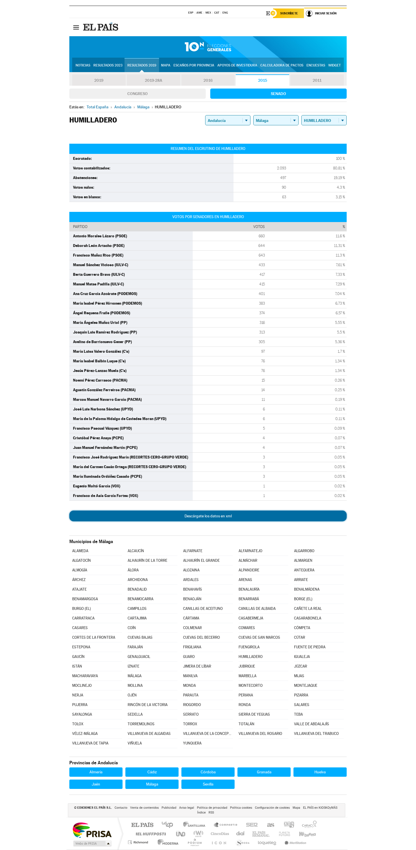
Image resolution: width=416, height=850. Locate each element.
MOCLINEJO (82, 685)
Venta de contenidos (144, 808)
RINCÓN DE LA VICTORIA (148, 705)
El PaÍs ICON (218, 842)
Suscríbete (289, 13)
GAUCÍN (78, 657)
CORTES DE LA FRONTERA (93, 637)
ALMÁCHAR (248, 560)
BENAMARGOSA (85, 599)
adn (287, 825)
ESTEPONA (81, 647)
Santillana (196, 825)
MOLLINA (135, 685)
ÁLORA (133, 570)
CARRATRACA (83, 618)
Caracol (308, 825)
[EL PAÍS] (101, 27)
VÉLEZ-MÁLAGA (85, 733)
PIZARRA (301, 695)
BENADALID (137, 589)
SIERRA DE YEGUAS (254, 714)
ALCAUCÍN (136, 551)
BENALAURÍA (249, 589)
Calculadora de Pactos (281, 65)
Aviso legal (186, 808)
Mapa (165, 65)
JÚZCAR (300, 666)
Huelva (320, 772)
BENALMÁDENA (306, 589)
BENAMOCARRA (140, 599)
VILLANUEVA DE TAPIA (90, 743)
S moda (242, 842)
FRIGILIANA (192, 647)
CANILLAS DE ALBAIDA (257, 608)
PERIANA (246, 695)
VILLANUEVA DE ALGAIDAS (149, 733)
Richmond (138, 842)
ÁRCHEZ (78, 580)
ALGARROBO (304, 551)
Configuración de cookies (272, 808)
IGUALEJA (302, 657)
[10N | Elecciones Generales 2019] (208, 47)
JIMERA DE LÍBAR (197, 666)
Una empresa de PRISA (92, 830)
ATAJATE (79, 589)
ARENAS (245, 580)
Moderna (166, 842)
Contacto (121, 808)
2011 (317, 80)
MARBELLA (247, 676)
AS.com (268, 825)
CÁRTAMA (191, 618)
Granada (264, 772)
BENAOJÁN (192, 599)
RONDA (245, 705)
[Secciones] (76, 27)
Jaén (96, 784)
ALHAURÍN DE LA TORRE (147, 560)
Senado (278, 93)
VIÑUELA (135, 743)
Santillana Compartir (226, 825)
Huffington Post (149, 833)
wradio (197, 833)
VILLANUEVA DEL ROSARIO (260, 733)
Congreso (137, 93)
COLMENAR (192, 628)
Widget (334, 65)
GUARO (189, 657)
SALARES (301, 705)
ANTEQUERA (304, 570)
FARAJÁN (135, 647)
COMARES (247, 628)
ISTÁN (77, 666)
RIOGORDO (192, 705)
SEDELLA (135, 714)
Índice (201, 812)
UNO (181, 833)
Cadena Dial (240, 833)
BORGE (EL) (303, 599)
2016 (208, 80)
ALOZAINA (191, 570)
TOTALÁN (246, 724)
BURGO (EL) (81, 608)
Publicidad (169, 808)
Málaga (152, 784)
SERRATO (191, 714)
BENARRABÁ (249, 599)
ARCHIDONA (138, 580)
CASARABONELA (307, 618)
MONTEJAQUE (305, 685)
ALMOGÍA (79, 570)
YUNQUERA (192, 743)
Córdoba (208, 772)
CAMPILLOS (137, 608)
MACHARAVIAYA (85, 676)
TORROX (190, 724)
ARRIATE (301, 580)
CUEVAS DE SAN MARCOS (259, 637)
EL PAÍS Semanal (261, 833)
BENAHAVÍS (192, 589)
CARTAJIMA (137, 618)
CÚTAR (299, 637)
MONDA (189, 685)
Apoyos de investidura (237, 65)
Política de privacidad (212, 808)
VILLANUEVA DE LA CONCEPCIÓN (208, 733)
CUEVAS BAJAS (140, 637)
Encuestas (315, 65)
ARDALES (191, 580)
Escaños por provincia (193, 65)
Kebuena (302, 833)
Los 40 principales (169, 825)
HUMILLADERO (251, 657)
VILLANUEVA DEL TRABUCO (316, 733)
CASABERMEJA (251, 618)
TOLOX (77, 724)
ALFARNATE (192, 551)
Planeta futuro (282, 833)
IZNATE (133, 666)
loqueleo (267, 842)
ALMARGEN (303, 560)
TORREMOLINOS (141, 724)
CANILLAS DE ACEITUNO (203, 608)
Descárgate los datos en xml (208, 516)
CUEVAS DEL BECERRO (201, 637)
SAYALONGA (82, 714)
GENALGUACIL (139, 657)
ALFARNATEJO (250, 551)
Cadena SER (250, 825)
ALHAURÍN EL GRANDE (201, 560)
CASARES (80, 628)
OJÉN (132, 695)
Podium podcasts (194, 842)
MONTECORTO (251, 685)
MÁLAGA (134, 676)
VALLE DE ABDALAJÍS (311, 724)
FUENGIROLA (249, 647)
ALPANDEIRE (249, 570)
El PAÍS (142, 825)
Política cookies (241, 808)
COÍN (132, 628)
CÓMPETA (302, 628)
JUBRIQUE (247, 666)
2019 (98, 80)
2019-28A (153, 80)
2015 (262, 80)
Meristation (294, 842)
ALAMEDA (80, 551)
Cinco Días (219, 833)
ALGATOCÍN (81, 560)
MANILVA (190, 676)
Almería (95, 772)
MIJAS (299, 676)
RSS (211, 812)
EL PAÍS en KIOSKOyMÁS (320, 808)
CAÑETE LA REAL (308, 608)
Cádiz (152, 772)
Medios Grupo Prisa (92, 843)
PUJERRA (79, 705)
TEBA (298, 714)
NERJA (77, 695)
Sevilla (208, 784)
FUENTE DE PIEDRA (309, 647)
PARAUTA (190, 695)
